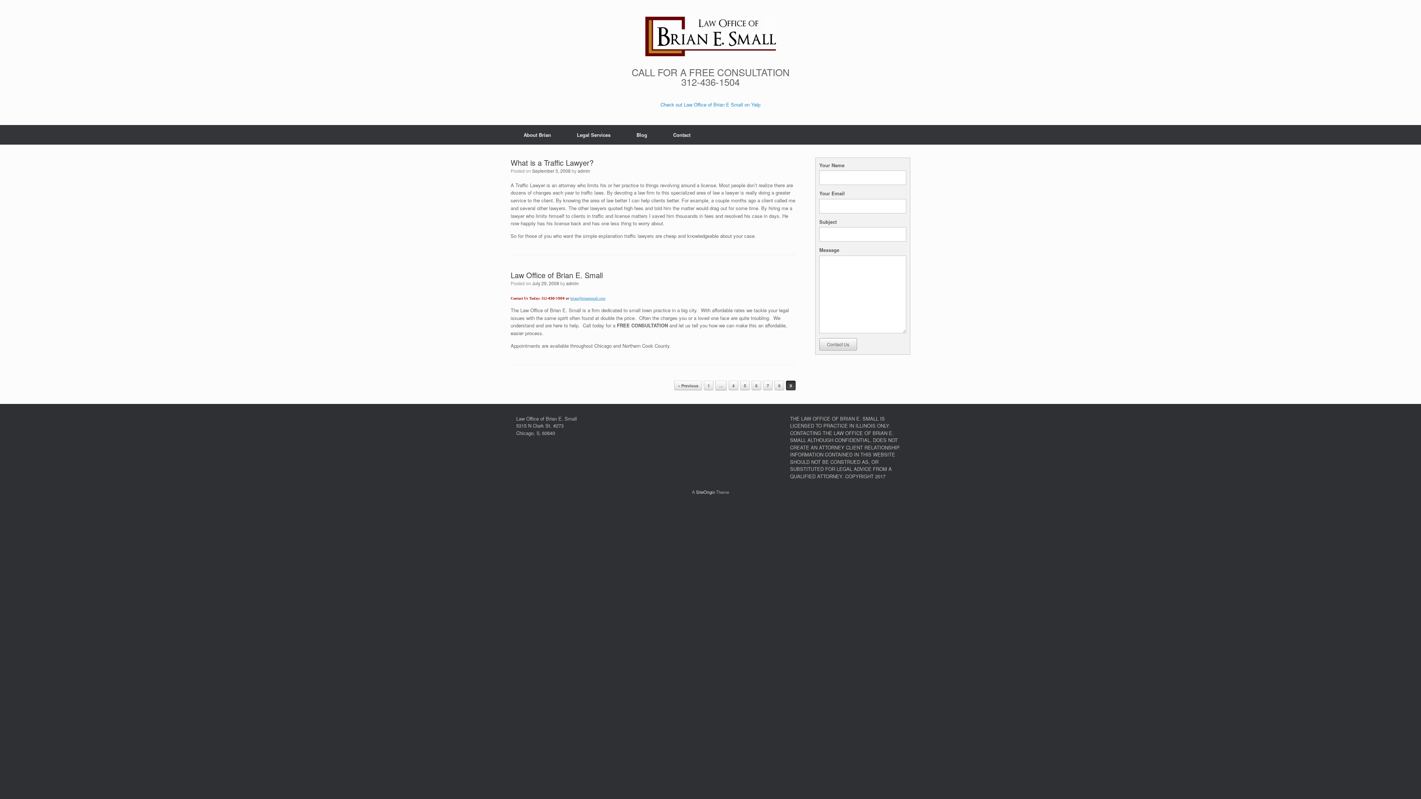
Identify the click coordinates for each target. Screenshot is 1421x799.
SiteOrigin (705, 492)
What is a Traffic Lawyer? (552, 162)
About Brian (537, 134)
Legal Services (594, 134)
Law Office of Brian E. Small (557, 275)
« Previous (688, 385)
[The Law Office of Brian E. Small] (710, 36)
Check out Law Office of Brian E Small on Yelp (710, 104)
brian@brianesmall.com (587, 298)
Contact (682, 134)
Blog (641, 134)
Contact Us (838, 344)
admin (584, 171)
